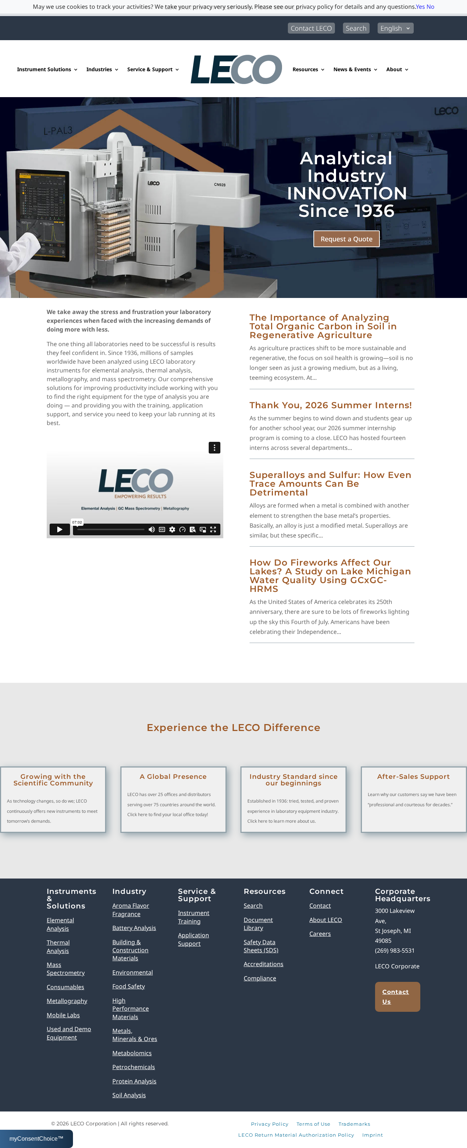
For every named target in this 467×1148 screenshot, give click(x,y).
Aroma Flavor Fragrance (130, 910)
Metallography (67, 1001)
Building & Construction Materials (130, 950)
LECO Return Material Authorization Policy (296, 1135)
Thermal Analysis (58, 946)
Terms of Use (314, 1124)
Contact (320, 906)
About (394, 69)
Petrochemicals (133, 1067)
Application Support (193, 939)
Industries (99, 69)
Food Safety (128, 986)
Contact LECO (311, 28)
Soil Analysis (129, 1095)
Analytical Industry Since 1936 (347, 184)
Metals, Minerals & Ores (134, 1035)
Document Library (258, 924)
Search (356, 28)
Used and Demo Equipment (69, 1033)
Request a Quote (347, 238)
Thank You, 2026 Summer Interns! (331, 405)
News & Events (352, 69)
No (431, 7)
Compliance (260, 978)
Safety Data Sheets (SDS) (261, 946)
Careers (320, 934)
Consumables (65, 987)
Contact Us (395, 996)
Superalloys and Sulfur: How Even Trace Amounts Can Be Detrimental (331, 484)
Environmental (132, 972)
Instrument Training (193, 917)
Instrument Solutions (44, 69)
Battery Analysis (134, 928)
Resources (305, 69)
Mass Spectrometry (66, 969)
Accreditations (263, 964)
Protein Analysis (134, 1081)
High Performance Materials (130, 1008)
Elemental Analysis (60, 924)
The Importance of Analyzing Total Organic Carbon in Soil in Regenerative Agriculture (323, 326)
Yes (420, 7)
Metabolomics (132, 1053)
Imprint (372, 1135)
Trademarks (354, 1124)
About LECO (325, 920)
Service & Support (150, 69)
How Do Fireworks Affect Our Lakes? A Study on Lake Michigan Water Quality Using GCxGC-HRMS (330, 575)
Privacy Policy (270, 1124)
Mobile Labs (63, 1015)
